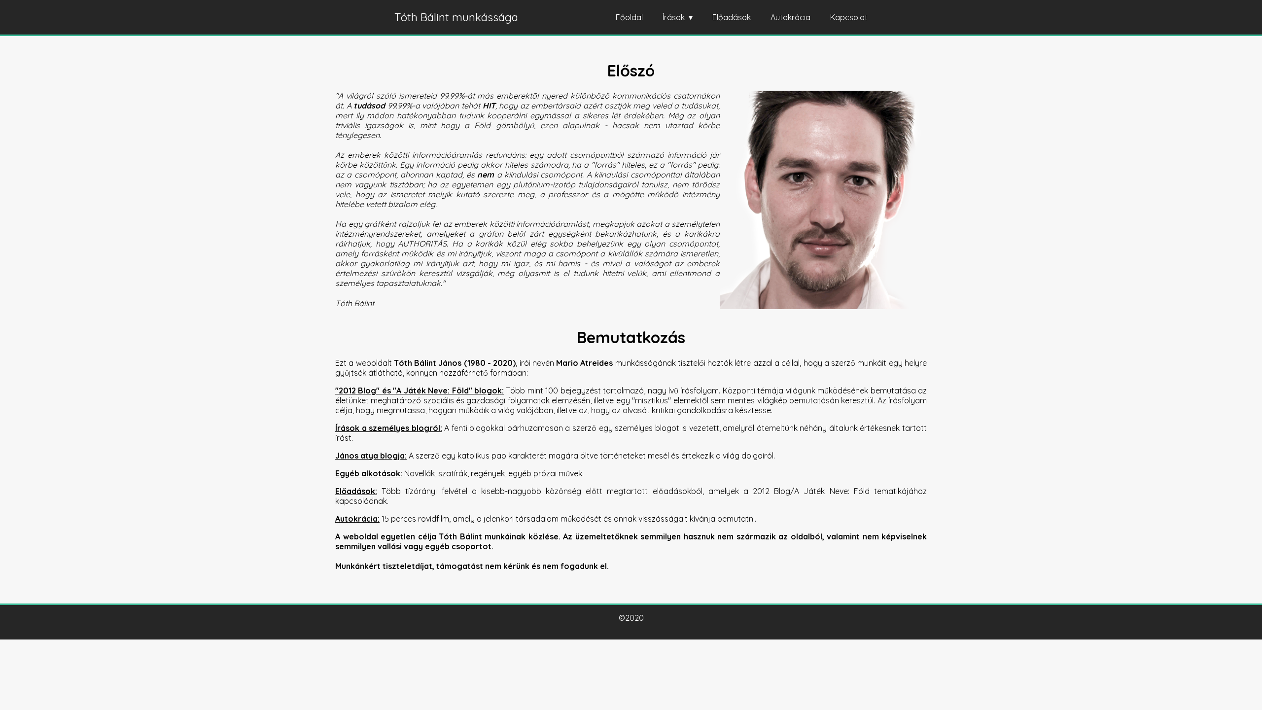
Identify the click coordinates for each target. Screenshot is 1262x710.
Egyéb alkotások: (368, 473)
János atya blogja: (371, 456)
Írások (674, 17)
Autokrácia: (357, 519)
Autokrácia (790, 17)
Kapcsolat (849, 17)
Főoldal (629, 17)
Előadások (731, 17)
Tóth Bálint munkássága (456, 17)
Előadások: (356, 491)
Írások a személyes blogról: (388, 428)
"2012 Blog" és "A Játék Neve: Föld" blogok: (419, 390)
